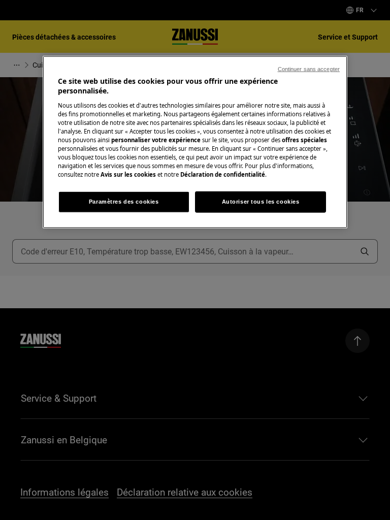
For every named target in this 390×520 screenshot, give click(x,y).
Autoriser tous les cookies (261, 202)
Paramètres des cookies (124, 202)
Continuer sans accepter (309, 69)
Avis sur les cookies (128, 174)
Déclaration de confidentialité (222, 174)
